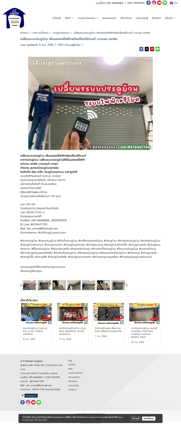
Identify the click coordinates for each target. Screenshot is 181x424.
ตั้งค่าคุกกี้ (135, 418)
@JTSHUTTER (37, 381)
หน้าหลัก (57, 18)
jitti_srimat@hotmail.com (39, 385)
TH (175, 3)
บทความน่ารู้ (142, 18)
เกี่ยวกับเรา (126, 18)
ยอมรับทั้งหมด (149, 418)
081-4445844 (114, 3)
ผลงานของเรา (109, 18)
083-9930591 (135, 3)
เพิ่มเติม (169, 18)
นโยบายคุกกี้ (42, 420)
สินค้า (68, 18)
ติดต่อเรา (156, 18)
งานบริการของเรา (87, 18)
